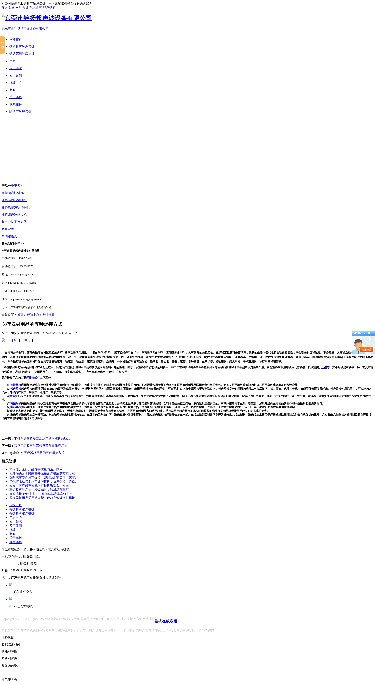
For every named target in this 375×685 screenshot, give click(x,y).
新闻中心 (15, 90)
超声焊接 (15, 388)
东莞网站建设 (145, 619)
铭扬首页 (15, 505)
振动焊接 (15, 407)
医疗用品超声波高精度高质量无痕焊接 (40, 445)
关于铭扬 (15, 97)
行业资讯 (49, 315)
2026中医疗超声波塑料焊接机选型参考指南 (39, 485)
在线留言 (35, 7)
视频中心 (15, 82)
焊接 (324, 367)
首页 (20, 315)
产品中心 (15, 61)
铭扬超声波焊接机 (21, 46)
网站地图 (21, 7)
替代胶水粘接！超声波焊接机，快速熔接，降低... (43, 481)
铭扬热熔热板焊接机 (16, 207)
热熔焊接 (15, 384)
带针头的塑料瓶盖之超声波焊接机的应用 (42, 438)
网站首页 (15, 39)
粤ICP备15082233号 (106, 619)
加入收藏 (8, 7)
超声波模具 (9, 229)
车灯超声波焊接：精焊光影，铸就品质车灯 (39, 489)
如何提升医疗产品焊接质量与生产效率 (35, 469)
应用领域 (15, 68)
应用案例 (15, 75)
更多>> (19, 185)
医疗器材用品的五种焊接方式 (44, 453)
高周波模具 (9, 236)
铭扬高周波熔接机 (21, 53)
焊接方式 (31, 377)
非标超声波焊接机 (14, 214)
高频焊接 (15, 403)
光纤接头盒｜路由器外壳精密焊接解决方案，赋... (43, 473)
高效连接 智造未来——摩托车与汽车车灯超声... (42, 494)
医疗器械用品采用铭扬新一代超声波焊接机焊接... (43, 498)
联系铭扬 (49, 7)
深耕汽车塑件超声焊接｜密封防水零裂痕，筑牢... (43, 477)
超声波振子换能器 (14, 221)
